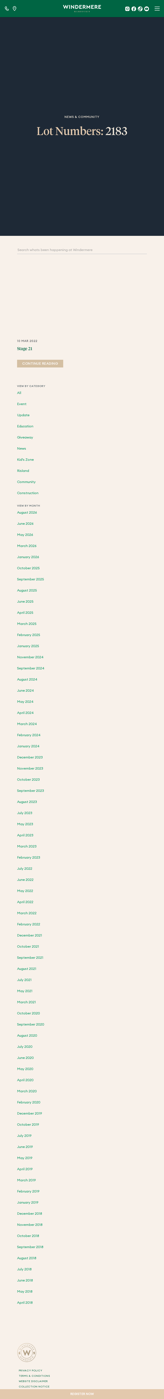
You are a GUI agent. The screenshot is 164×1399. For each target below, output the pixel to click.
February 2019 (28, 1191)
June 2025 (25, 601)
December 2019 (29, 1113)
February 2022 (28, 924)
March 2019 (26, 1180)
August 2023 (27, 802)
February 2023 (28, 857)
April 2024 (25, 713)
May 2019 (24, 1158)
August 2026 (27, 512)
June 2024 (25, 690)
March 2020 (27, 1091)
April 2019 (25, 1169)
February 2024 (29, 735)
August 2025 (27, 590)
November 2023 (30, 768)
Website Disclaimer (33, 1381)
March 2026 (27, 546)
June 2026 (25, 523)
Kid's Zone (25, 459)
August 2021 (26, 969)
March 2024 (27, 724)
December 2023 (30, 757)
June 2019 (25, 1147)
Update (23, 415)
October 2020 (28, 1013)
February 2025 (28, 635)
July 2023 (24, 813)
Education (25, 426)
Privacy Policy (30, 1370)
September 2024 (30, 668)
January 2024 (28, 746)
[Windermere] (82, 8)
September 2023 (30, 790)
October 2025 (28, 568)
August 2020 (27, 1035)
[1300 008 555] (6, 8)
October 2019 (28, 1124)
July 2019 (24, 1135)
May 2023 (25, 824)
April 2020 (25, 1080)
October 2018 (28, 1236)
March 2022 (27, 913)
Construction (27, 493)
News (21, 448)
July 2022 (24, 868)
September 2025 (30, 579)
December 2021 (29, 935)
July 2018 (24, 1269)
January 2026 (28, 557)
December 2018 (29, 1213)
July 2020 (24, 1046)
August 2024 (27, 679)
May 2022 (25, 891)
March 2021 (26, 1002)
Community (26, 482)
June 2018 (25, 1280)
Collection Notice (34, 1386)
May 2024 (25, 701)
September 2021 (30, 957)
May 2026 (25, 535)
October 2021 (28, 946)
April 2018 (25, 1302)
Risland (23, 471)
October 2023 (28, 779)
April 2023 (25, 835)
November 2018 (29, 1225)
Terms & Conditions (34, 1376)
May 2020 (25, 1069)
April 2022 (25, 902)
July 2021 (24, 980)
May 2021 (24, 991)
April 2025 (25, 612)
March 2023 (27, 846)
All (19, 393)
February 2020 (28, 1102)
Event (21, 404)
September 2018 (30, 1247)
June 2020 (25, 1058)
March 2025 (27, 624)
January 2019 (27, 1202)
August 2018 (26, 1258)
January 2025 (28, 646)
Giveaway (25, 437)
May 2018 (24, 1291)
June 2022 (25, 880)
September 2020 (30, 1024)
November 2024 (30, 657)
